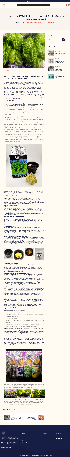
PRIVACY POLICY (43, 433)
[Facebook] (59, 438)
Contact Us (25, 442)
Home (18, 5)
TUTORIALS (23, 22)
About (45, 5)
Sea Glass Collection (60, 53)
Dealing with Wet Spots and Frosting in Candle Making (59, 61)
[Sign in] (63, 5)
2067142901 (58, 433)
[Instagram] (56, 438)
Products (22, 5)
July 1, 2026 (57, 58)
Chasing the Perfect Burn (60, 77)
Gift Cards (28, 5)
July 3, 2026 (57, 51)
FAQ (48, 5)
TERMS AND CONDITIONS (45, 435)
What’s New (25, 439)
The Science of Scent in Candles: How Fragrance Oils (60, 69)
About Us (24, 437)
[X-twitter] (61, 438)
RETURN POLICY (43, 437)
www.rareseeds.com (31, 122)
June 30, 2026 (57, 66)
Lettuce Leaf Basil (14, 83)
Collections (34, 5)
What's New (40, 5)
